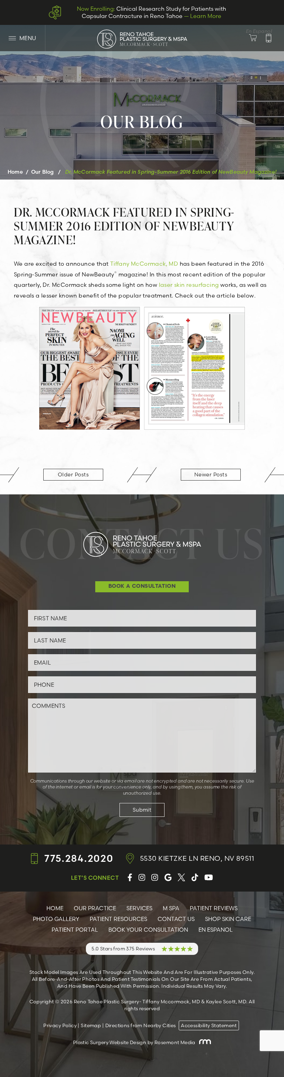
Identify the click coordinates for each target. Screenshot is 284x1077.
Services (139, 908)
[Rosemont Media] (203, 1042)
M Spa (171, 908)
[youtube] (208, 877)
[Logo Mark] (142, 39)
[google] (168, 877)
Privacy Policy (60, 1025)
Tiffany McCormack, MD (144, 263)
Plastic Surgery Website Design (110, 1042)
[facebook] (129, 877)
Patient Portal (75, 929)
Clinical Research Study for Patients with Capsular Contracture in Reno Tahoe (151, 12)
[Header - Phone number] (268, 38)
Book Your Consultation (148, 929)
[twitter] (181, 877)
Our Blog (42, 171)
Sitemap (91, 1025)
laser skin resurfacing (189, 284)
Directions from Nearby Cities (140, 1025)
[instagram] (142, 877)
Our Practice (95, 908)
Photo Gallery (56, 918)
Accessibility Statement (209, 1025)
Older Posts (73, 474)
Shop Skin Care (228, 918)
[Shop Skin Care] (257, 38)
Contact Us (176, 918)
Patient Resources (118, 918)
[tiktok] (195, 877)
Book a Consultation (142, 586)
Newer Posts (210, 474)
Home (15, 171)
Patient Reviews (214, 908)
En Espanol (215, 929)
